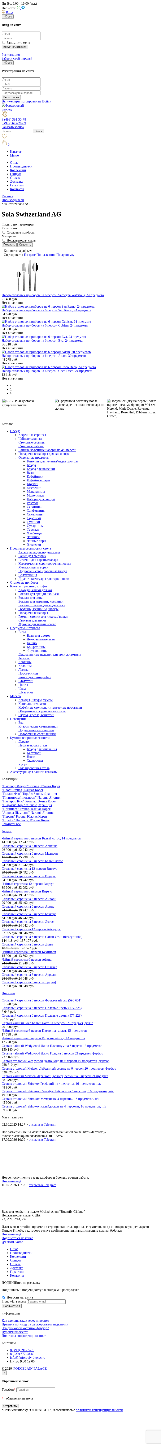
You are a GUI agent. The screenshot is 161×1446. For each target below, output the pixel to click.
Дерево (23, 741)
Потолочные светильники (37, 734)
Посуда (15, 431)
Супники (33, 522)
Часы (22, 688)
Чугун (22, 764)
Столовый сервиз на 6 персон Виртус (29, 876)
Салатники (35, 507)
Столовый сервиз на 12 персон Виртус (29, 868)
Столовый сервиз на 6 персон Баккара (29, 914)
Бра (20, 722)
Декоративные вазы (41, 639)
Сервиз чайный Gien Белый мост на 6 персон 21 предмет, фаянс (47, 1023)
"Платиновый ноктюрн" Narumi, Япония (31, 797)
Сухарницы (35, 525)
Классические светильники (38, 726)
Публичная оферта (15, 1332)
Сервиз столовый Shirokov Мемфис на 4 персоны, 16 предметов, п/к (50, 1099)
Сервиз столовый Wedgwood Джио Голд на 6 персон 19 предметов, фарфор (55, 1061)
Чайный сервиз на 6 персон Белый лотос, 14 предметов (41, 838)
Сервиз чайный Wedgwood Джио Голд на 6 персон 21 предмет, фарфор (52, 1053)
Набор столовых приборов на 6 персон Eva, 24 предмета (42, 340)
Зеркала (24, 658)
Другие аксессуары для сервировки (43, 578)
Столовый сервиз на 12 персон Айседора (31, 929)
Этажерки (34, 544)
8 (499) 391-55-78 (14, 119)
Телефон (9, 1389)
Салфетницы (36, 510)
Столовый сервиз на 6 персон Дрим (27, 944)
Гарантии (17, 185)
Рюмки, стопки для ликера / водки (43, 616)
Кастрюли (34, 753)
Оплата (15, 177)
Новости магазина (19, 1297)
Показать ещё (11, 1181)
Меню (14, 155)
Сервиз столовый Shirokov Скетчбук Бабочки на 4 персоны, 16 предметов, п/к (58, 1091)
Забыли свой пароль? (17, 58)
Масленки (34, 488)
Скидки (15, 174)
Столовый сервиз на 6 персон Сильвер (29, 967)
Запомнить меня (18, 42)
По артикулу (65, 254)
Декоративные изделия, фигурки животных (49, 654)
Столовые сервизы (31, 442)
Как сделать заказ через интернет (25, 1320)
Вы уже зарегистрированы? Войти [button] (26, 101)
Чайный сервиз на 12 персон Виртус (28, 884)
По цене (30, 254)
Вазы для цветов (39, 635)
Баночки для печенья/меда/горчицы (52, 461)
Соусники (34, 518)
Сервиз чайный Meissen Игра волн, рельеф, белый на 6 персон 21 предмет (55, 1076)
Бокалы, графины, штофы (28, 586)
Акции (7, 831)
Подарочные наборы (33, 613)
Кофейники (35, 476)
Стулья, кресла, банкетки (36, 715)
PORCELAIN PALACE (30, 1368)
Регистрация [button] (11, 54)
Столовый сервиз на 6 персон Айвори (29, 899)
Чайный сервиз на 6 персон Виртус (27, 891)
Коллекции (18, 170)
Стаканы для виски (32, 620)
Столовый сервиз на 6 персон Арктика (29, 846)
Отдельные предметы (33, 457)
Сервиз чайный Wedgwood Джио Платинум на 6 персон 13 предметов (52, 1046)
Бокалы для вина (30, 597)
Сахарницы (35, 514)
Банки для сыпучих (32, 556)
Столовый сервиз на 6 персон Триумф (29, 982)
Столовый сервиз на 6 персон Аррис (28, 906)
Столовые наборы (31, 446)
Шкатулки (25, 692)
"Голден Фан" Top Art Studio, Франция (29, 793)
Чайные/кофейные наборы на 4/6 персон (47, 450)
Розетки (32, 503)
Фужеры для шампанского (37, 624)
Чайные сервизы (30, 438)
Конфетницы (36, 647)
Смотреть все (11, 824)
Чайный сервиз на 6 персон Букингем (29, 952)
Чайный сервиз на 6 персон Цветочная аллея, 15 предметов (44, 1030)
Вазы (30, 472)
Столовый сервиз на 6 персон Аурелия (29, 974)
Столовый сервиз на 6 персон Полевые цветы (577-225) (42, 1008)
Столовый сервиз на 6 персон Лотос (28, 921)
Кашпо (32, 643)
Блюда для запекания (42, 749)
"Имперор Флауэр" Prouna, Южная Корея (31, 786)
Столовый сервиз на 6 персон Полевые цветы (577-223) (42, 1015)
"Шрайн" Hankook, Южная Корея (25, 820)
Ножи (31, 756)
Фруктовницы (37, 650)
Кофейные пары (38, 480)
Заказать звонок (13, 127)
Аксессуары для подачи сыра (39, 552)
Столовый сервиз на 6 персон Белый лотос (32, 861)
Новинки (8, 993)
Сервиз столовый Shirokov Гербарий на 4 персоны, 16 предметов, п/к (51, 1083)
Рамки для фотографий (34, 677)
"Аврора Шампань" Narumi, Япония (27, 812)
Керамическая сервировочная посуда (44, 563)
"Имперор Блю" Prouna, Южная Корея (29, 801)
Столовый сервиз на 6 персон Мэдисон (30, 853)
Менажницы (36, 491)
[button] (7, 12)
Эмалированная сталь (33, 768)
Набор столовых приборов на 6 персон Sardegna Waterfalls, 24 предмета (53, 295)
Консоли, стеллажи (32, 703)
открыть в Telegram (42, 1124)
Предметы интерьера (25, 628)
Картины (24, 662)
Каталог (16, 151)
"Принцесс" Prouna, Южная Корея (26, 809)
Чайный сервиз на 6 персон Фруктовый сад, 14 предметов (43, 1038)
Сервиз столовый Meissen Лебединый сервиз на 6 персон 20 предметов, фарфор (59, 1068)
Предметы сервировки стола (30, 548)
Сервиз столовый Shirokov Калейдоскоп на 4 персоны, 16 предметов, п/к (54, 1106)
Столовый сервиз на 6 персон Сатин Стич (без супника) (42, 937)
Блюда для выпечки (41, 469)
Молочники (35, 495)
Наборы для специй (41, 499)
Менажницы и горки (33, 567)
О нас (14, 162)
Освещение (18, 719)
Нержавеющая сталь (21, 240)
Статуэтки (25, 681)
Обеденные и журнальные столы (42, 711)
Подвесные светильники (36, 730)
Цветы (23, 684)
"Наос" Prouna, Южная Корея (22, 790)
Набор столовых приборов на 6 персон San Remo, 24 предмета (46, 310)
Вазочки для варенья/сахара (38, 560)
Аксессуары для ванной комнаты (33, 772)
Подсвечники (28, 673)
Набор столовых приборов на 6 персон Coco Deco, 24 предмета (47, 371)
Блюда (31, 465)
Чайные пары (36, 541)
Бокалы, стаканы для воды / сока (41, 605)
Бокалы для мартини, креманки (41, 601)
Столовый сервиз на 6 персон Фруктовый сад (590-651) (41, 1000)
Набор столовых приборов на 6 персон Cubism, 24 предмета (45, 325)
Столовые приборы (21, 232)
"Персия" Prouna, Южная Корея (24, 816)
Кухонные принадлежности (30, 738)
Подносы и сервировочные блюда (42, 571)
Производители (21, 166)
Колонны (25, 666)
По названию (46, 254)
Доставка (16, 181)
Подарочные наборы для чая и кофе (43, 453)
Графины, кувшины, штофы (38, 609)
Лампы (23, 669)
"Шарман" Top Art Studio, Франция (27, 805)
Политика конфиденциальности (25, 1335)
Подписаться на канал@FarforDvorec (17, 1240)
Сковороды (35, 760)
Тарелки (33, 529)
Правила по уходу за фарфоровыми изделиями (35, 1324)
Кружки (32, 484)
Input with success (14, 1301)
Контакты (17, 189)
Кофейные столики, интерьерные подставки (50, 707)
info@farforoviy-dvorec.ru (27, 1357)
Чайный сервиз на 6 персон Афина (27, 959)
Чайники (33, 537)
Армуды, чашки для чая (35, 590)
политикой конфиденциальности (99, 1410)
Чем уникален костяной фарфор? (25, 1328)
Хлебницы (34, 533)
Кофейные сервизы (32, 435)
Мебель (15, 696)
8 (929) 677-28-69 (14, 123)
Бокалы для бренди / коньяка (39, 594)
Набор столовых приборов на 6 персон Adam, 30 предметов (44, 355)
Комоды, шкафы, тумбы (35, 700)
